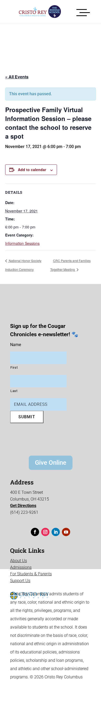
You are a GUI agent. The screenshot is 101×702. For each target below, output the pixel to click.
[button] (83, 11)
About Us (18, 560)
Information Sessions (22, 243)
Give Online (50, 462)
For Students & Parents (31, 573)
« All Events (16, 77)
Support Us (20, 580)
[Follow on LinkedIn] (56, 532)
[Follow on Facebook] (35, 532)
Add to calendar (32, 169)
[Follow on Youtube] (66, 532)
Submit (26, 416)
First (14, 367)
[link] (36, 11)
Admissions (21, 567)
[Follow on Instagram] (45, 532)
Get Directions (23, 505)
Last (14, 391)
